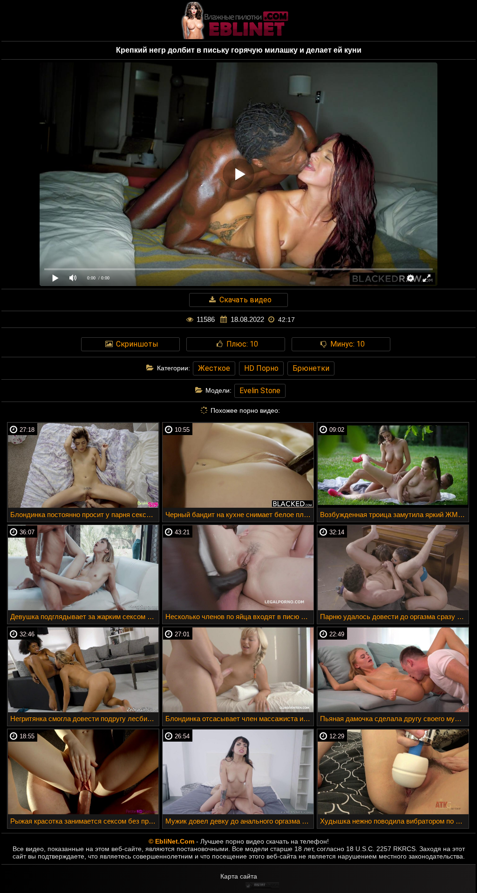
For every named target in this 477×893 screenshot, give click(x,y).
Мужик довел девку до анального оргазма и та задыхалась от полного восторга (239, 821)
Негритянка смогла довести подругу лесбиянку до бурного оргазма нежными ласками (84, 719)
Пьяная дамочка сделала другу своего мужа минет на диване (394, 719)
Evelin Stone (259, 390)
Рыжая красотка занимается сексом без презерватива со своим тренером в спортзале (84, 821)
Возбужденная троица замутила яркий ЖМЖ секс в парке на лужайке (394, 514)
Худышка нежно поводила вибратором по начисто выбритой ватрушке (394, 821)
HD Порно (261, 368)
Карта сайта (238, 876)
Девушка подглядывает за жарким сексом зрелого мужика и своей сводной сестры (84, 616)
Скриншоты (136, 344)
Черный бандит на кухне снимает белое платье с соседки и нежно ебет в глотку (239, 514)
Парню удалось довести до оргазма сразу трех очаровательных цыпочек (394, 616)
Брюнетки (311, 368)
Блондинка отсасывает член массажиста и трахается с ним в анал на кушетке (239, 719)
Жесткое (214, 368)
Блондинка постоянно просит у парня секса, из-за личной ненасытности (84, 514)
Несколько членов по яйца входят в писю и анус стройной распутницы (239, 616)
